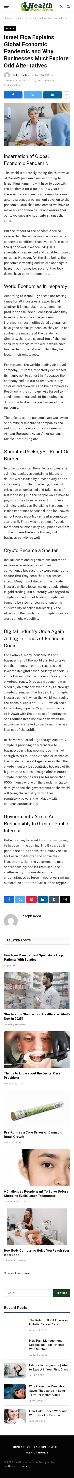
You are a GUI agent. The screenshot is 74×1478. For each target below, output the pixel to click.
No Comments (46, 80)
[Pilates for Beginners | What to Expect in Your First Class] (15, 1370)
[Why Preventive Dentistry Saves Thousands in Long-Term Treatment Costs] (15, 1391)
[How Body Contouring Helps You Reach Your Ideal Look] (37, 1226)
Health (10, 28)
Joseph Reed (23, 75)
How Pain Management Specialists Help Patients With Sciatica (46, 1345)
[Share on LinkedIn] (52, 94)
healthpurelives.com (16, 1466)
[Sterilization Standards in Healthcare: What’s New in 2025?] (37, 990)
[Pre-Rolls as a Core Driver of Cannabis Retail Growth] (37, 1108)
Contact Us (21, 1447)
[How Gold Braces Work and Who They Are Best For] (15, 1416)
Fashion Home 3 (45, 1447)
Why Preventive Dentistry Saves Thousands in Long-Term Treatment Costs (47, 1391)
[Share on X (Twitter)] (33, 94)
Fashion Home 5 (37, 1452)
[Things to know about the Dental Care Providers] (37, 1049)
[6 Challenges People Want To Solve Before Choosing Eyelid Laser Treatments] (37, 1167)
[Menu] (6, 6)
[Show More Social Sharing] (66, 94)
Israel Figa (32, 296)
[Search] (68, 6)
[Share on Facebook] (13, 94)
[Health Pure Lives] (37, 6)
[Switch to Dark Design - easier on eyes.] (61, 6)
